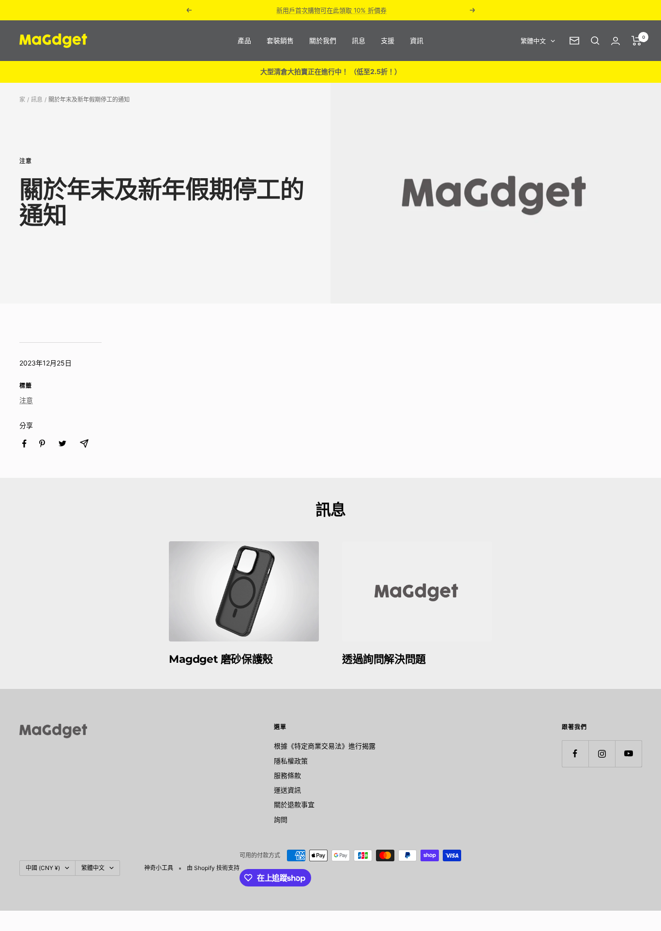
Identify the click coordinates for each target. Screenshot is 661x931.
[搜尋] (595, 40)
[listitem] (24, 444)
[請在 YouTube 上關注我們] (628, 753)
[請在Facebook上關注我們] (575, 753)
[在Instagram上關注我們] (601, 753)
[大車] (636, 41)
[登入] (615, 41)
